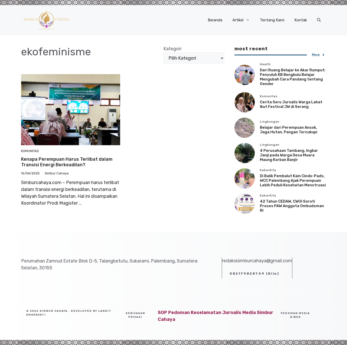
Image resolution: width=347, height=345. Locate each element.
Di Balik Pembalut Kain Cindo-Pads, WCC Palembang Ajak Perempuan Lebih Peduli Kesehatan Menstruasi (293, 180)
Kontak (300, 20)
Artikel (237, 20)
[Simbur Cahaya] (46, 20)
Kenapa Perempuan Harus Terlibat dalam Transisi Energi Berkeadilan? (67, 162)
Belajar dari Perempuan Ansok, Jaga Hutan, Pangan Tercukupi (288, 129)
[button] (319, 20)
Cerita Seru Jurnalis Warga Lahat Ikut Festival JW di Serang (291, 104)
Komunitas (30, 151)
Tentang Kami (272, 20)
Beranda (215, 20)
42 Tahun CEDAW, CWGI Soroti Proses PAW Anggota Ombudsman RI (292, 206)
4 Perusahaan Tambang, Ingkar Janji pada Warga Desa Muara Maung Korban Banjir (289, 155)
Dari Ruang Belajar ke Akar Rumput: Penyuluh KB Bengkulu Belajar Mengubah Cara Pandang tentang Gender (292, 77)
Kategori (172, 49)
